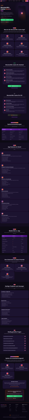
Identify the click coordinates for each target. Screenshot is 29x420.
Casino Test (10, 410)
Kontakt (16, 410)
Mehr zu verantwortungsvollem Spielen (14, 386)
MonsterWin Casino (4, 404)
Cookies (16, 407)
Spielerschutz (23, 406)
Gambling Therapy (23, 409)
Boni (9, 407)
